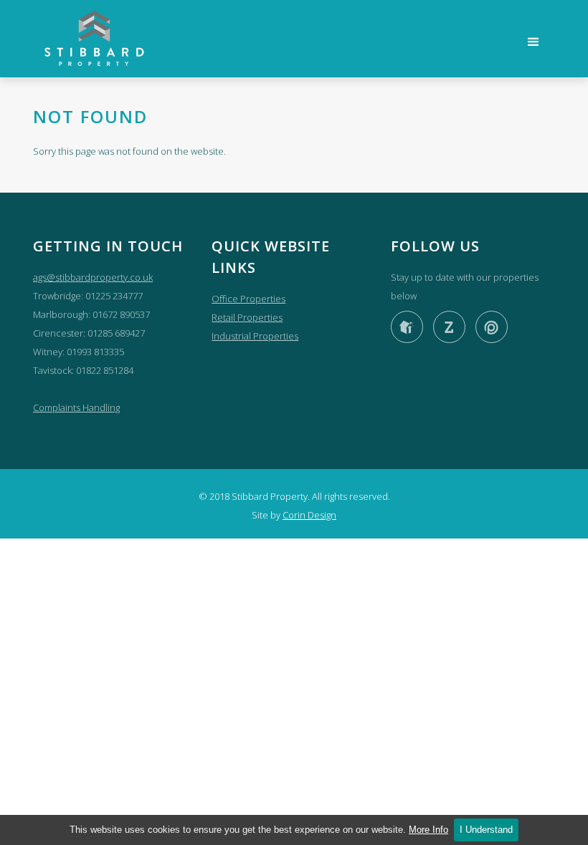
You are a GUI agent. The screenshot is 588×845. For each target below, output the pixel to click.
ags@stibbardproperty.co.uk (93, 277)
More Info (428, 829)
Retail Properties (247, 317)
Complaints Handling (76, 407)
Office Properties (248, 298)
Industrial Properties (255, 335)
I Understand (486, 829)
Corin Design (309, 514)
